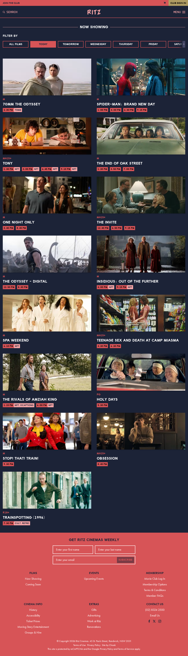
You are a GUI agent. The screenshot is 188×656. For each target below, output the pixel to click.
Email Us (155, 615)
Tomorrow (71, 44)
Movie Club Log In (154, 579)
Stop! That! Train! (20, 458)
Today (43, 44)
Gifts (94, 610)
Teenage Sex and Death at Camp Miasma (138, 340)
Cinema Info (33, 604)
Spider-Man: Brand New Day (126, 104)
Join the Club (11, 3)
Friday (153, 44)
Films (33, 573)
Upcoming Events (94, 579)
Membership (155, 573)
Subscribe (125, 560)
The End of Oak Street (119, 163)
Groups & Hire (33, 632)
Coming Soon (33, 584)
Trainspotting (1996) (24, 517)
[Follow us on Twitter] (154, 621)
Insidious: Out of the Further (127, 281)
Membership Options (155, 584)
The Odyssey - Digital (25, 281)
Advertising (94, 615)
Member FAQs (154, 596)
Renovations (94, 627)
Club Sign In (178, 3)
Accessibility (33, 615)
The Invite (107, 222)
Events (94, 573)
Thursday (126, 44)
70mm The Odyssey (21, 104)
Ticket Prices (33, 621)
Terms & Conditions (155, 590)
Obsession (107, 458)
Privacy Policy (93, 645)
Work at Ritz (94, 621)
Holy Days (107, 399)
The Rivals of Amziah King (30, 399)
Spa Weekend (16, 340)
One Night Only (19, 222)
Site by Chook (109, 645)
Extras (94, 604)
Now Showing (33, 579)
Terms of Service (126, 649)
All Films (15, 44)
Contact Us (154, 604)
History (33, 610)
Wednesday (98, 44)
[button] (183, 44)
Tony (8, 163)
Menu (177, 12)
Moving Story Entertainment (33, 627)
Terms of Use (79, 645)
